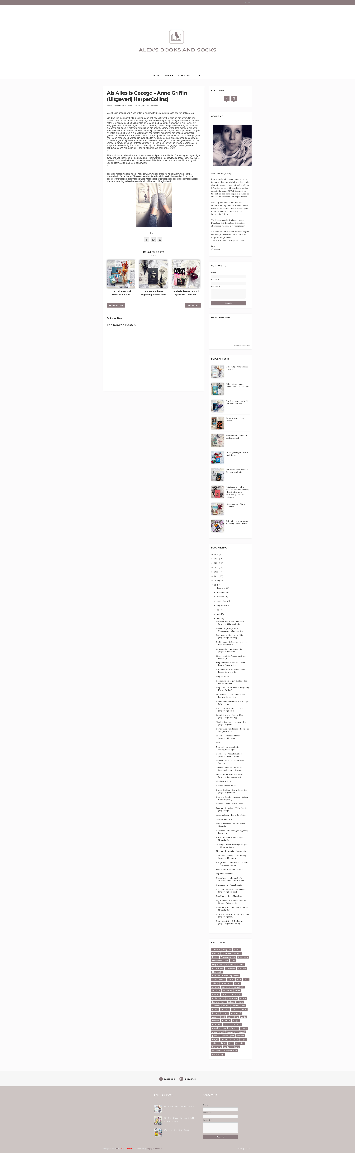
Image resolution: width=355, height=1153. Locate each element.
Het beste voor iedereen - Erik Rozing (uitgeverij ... (230, 670)
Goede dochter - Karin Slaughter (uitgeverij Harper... (231, 791)
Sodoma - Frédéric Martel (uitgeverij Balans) (228, 736)
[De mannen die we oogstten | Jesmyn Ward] (153, 274)
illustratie (224, 1013)
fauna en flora (218, 1002)
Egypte (215, 953)
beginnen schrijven (225, 873)
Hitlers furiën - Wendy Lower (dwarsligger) (230, 838)
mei (218, 618)
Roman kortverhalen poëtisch (225, 976)
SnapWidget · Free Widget (242, 345)
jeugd (215, 1017)
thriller (227, 1047)
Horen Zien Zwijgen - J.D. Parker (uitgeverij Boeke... (231, 709)
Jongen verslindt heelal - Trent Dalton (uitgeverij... (230, 663)
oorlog (244, 1028)
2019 (216, 585)
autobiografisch (236, 987)
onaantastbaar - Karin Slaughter (231, 815)
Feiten (215, 957)
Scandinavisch (218, 979)
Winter (215, 983)
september (222, 601)
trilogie (235, 1047)
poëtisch (241, 1032)
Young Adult (226, 983)
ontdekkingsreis (230, 1028)
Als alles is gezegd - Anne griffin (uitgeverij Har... (231, 723)
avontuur (216, 991)
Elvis (218, 742)
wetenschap (218, 1054)
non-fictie (236, 1024)
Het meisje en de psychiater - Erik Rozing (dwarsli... (232, 682)
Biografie (227, 949)
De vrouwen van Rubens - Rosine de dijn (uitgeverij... (232, 730)
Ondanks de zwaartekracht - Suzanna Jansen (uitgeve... (229, 768)
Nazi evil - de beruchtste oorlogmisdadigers (227, 748)
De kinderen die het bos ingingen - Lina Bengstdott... (232, 643)
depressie (235, 994)
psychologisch (227, 1036)
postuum (231, 1032)
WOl (239, 979)
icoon (214, 1013)
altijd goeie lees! (223, 781)
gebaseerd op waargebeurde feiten (228, 1006)
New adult (216, 972)
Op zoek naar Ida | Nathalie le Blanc (121, 293)
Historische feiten (220, 961)
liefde (243, 1017)
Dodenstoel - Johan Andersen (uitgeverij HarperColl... (230, 622)
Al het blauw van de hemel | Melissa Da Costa (237, 385)
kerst (222, 1017)
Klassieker (230, 968)
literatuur (226, 1021)
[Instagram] (234, 98)
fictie (241, 1002)
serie (231, 1043)
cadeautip (227, 991)
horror (235, 1009)
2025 (216, 558)
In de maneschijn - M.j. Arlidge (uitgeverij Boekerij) (230, 636)
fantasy (243, 998)
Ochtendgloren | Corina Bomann (179, 1106)
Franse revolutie (228, 957)
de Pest (215, 994)
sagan (243, 1039)
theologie (216, 1047)
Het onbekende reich (226, 785)
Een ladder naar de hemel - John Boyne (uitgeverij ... (231, 695)
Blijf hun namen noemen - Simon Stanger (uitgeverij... (231, 901)
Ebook (237, 949)
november (221, 592)
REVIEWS (168, 75)
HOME (156, 75)
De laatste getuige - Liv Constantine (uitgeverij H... (229, 629)
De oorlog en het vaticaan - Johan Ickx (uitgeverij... (232, 798)
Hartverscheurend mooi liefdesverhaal (237, 436)
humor (243, 1009)
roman (224, 1039)
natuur (227, 1024)
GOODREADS (184, 75)
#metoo (216, 949)
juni (218, 614)
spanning (240, 1043)
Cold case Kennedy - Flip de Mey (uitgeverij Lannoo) (231, 856)
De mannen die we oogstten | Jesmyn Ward (153, 293)
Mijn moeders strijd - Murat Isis (231, 851)
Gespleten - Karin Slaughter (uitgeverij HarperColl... (229, 755)
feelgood (231, 1002)
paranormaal (218, 1032)
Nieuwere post (116, 305)
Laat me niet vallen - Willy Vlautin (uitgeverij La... (231, 809)
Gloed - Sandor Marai (226, 819)
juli (218, 610)
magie (236, 1021)
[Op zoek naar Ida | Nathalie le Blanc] (121, 274)
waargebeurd (230, 1051)
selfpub (222, 1043)
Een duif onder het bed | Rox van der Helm (237, 402)
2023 (216, 567)
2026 (216, 554)
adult (224, 987)
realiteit (240, 1036)
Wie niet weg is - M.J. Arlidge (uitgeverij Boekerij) (229, 716)
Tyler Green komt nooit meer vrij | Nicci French (237, 522)
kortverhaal (233, 1017)
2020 (216, 580)
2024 (216, 563)
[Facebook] (227, 98)
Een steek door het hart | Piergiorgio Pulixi (237, 470)
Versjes (231, 979)
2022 (216, 572)
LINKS (199, 75)
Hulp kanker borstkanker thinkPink (228, 964)
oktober (221, 596)
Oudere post (193, 305)
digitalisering (218, 998)
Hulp (233, 961)
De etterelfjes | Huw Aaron (176, 1130)
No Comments (152, 106)
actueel (215, 987)
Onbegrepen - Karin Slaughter (230, 885)
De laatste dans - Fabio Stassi (229, 803)
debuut (225, 994)
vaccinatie (217, 1051)
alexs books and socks (123, 106)
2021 (216, 576)
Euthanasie (226, 953)
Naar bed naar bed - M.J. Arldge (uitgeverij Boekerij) (230, 890)
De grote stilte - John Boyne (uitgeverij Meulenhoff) (229, 922)
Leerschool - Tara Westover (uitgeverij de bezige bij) (229, 775)
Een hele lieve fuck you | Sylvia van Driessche (186, 293)
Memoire (242, 968)
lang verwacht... (223, 676)
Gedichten (243, 957)
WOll (246, 979)
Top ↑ (247, 1149)
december (221, 588)
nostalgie (216, 1028)
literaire (215, 1021)
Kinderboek (217, 968)
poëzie (215, 1036)
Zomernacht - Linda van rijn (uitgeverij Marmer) (229, 650)
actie (237, 983)
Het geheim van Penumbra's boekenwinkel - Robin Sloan (230, 879)
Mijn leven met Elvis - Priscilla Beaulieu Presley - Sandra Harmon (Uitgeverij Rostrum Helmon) (237, 492)
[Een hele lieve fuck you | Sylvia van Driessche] (185, 274)
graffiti (215, 1009)
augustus (221, 605)
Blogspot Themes (154, 1148)
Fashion (237, 953)
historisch (225, 1009)
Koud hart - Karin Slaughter (229, 896)
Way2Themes (126, 1148)
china (237, 991)
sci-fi (214, 1043)
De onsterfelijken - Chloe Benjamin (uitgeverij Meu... (232, 915)
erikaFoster (232, 998)
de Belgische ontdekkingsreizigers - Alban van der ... (232, 845)
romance (234, 1039)
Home (239, 1149)
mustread (216, 1024)
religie (215, 1039)
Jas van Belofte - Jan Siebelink (230, 869)
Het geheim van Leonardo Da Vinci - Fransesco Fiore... (232, 863)
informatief (236, 1013)
